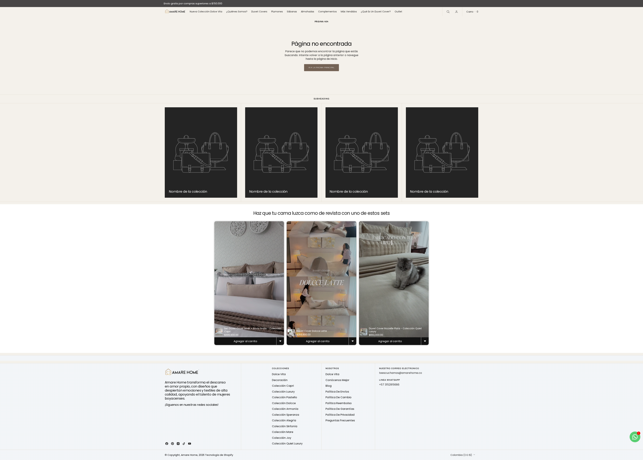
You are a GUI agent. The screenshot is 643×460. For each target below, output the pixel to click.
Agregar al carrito (245, 341)
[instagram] (178, 444)
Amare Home (189, 455)
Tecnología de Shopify (219, 455)
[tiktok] (184, 444)
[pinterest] (172, 444)
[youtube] (190, 444)
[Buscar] (447, 11)
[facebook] (167, 444)
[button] (456, 11)
